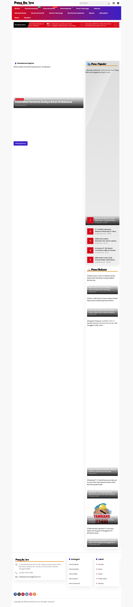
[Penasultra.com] (24, 3)
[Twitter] (19, 594)
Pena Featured (74, 583)
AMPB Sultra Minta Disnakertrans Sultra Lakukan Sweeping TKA (106, 240)
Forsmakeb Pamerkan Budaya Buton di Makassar (43, 102)
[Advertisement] (66, 44)
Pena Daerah (19, 99)
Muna (100, 569)
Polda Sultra (102, 579)
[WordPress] (26, 594)
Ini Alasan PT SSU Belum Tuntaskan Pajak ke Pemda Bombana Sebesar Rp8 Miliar (106, 249)
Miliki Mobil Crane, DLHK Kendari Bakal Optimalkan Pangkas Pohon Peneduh (105, 259)
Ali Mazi (100, 583)
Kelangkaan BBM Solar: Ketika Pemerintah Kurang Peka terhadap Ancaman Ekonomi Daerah (89, 25)
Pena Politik (73, 574)
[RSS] (34, 594)
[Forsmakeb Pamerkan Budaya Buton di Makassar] (48, 87)
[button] (108, 3)
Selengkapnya (20, 143)
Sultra (100, 574)
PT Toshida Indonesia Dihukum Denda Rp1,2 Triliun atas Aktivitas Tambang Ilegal (105, 230)
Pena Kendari (74, 569)
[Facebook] (15, 594)
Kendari (101, 564)
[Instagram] (30, 594)
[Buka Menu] (118, 3)
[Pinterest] (23, 594)
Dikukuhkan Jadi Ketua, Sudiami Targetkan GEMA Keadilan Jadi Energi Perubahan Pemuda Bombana (54, 25)
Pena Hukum (73, 579)
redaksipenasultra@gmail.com (30, 577)
